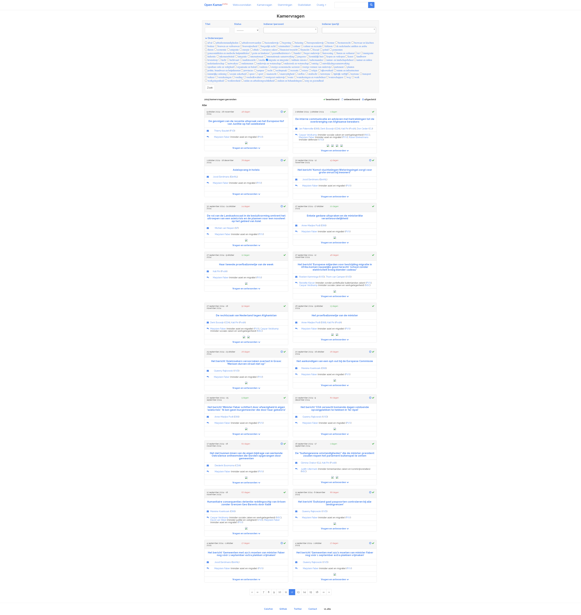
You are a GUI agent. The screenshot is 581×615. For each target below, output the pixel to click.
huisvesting (327, 53)
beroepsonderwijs (315, 42)
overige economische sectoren (285, 66)
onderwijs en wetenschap (268, 63)
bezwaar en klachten (364, 42)
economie (221, 49)
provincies (248, 70)
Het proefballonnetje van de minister (335, 315)
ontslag (315, 63)
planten (350, 66)
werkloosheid (233, 80)
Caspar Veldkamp (308, 134)
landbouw (361, 56)
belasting (299, 42)
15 (311, 592)
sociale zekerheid (237, 73)
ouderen (263, 66)
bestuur (330, 42)
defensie (328, 46)
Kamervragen (264, 4)
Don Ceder (362, 128)
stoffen (301, 73)
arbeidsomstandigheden (226, 42)
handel (297, 53)
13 (298, 592)
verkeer (211, 77)
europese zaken (269, 49)
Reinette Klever (307, 282)
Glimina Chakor (308, 462)
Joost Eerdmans (221, 176)
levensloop (212, 59)
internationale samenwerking (280, 56)
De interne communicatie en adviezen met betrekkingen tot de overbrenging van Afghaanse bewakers (334, 120)
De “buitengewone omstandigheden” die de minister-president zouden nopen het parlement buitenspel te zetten (334, 454)
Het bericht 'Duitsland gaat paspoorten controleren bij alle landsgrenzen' (334, 503)
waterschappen (335, 77)
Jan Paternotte (306, 128)
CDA (337, 128)
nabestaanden (316, 59)
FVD (232, 130)
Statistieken (304, 4)
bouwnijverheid (249, 46)
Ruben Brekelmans (358, 137)
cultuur (296, 46)
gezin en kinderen (260, 53)
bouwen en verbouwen (228, 46)
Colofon (268, 609)
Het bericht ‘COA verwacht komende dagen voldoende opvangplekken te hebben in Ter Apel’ (335, 408)
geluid (325, 49)
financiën (304, 49)
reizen (305, 70)
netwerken (232, 63)
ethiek (255, 49)
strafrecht (312, 73)
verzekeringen (224, 77)
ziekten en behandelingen (289, 80)
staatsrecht (271, 73)
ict (358, 53)
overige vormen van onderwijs (316, 66)
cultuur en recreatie (312, 46)
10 (280, 592)
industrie (211, 56)
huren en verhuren (345, 53)
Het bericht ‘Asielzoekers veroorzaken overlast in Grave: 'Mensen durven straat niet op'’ (246, 362)
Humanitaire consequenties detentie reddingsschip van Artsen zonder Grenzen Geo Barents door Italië (246, 503)
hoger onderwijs (312, 53)
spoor (252, 73)
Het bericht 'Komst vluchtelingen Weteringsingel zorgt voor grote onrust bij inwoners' (335, 171)
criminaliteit (284, 46)
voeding (239, 77)
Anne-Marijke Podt (311, 225)
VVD (321, 139)
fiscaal (315, 49)
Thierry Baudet (221, 130)
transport (366, 73)
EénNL (234, 176)
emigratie (234, 49)
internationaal (256, 56)
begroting (286, 42)
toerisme (354, 73)
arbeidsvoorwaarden (251, 42)
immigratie (368, 53)
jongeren (301, 56)
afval (209, 42)
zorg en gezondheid (314, 80)
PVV (260, 137)
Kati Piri (345, 128)
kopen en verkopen (335, 56)
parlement (339, 66)
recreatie (294, 70)
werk (356, 77)
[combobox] (291, 30)
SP (236, 228)
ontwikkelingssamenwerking (336, 63)
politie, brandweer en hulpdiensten (223, 70)
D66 (317, 128)
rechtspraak (281, 70)
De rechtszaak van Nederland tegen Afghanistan (246, 315)
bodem (210, 46)
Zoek (210, 87)
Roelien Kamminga (308, 276)
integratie (242, 56)
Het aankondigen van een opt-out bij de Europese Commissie (335, 361)
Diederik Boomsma (224, 465)
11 (286, 592)
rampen (260, 70)
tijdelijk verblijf (340, 73)
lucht (223, 59)
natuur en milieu (364, 59)
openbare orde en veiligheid (220, 66)
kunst (350, 56)
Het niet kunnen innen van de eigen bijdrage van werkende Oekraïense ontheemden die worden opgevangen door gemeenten (246, 456)
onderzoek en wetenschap (296, 63)
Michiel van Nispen (224, 228)
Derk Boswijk (327, 128)
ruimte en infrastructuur (347, 70)
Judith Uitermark (309, 469)
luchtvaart (234, 59)
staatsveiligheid (286, 73)
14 (304, 592)
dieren (210, 49)
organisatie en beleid (246, 66)
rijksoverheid (326, 70)
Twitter (298, 609)
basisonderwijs (271, 42)
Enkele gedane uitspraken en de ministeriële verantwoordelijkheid (335, 217)
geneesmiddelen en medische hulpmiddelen (228, 53)
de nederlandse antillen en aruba (351, 46)
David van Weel (218, 520)
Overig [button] (321, 4)
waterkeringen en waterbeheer (311, 77)
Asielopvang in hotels (246, 169)
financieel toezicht (288, 49)
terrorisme (325, 73)
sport (260, 73)
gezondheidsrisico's (281, 53)
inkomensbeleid (226, 56)
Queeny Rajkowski (223, 370)
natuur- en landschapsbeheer (339, 59)
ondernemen (247, 63)
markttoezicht (249, 59)
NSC (367, 134)
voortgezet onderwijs (275, 77)
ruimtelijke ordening (217, 73)
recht (269, 70)
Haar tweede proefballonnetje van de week (246, 264)
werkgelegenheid (215, 80)
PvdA (352, 128)
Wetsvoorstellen (242, 4)
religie (314, 70)
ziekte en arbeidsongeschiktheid (258, 80)
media (262, 59)
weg (348, 77)
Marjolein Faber (222, 137)
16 (317, 592)
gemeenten (337, 49)
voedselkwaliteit (254, 77)
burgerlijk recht (267, 46)
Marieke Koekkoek (311, 368)
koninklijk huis (316, 56)
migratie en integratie (278, 59)
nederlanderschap (215, 63)
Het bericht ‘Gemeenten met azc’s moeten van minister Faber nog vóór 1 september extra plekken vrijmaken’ (246, 554)
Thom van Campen (335, 276)
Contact (312, 609)
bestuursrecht (344, 42)
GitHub (283, 609)
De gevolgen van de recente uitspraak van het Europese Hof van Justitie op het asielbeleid (246, 122)
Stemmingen (285, 4)
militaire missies (299, 59)
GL (318, 462)
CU (370, 128)
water (290, 77)
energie (245, 49)
